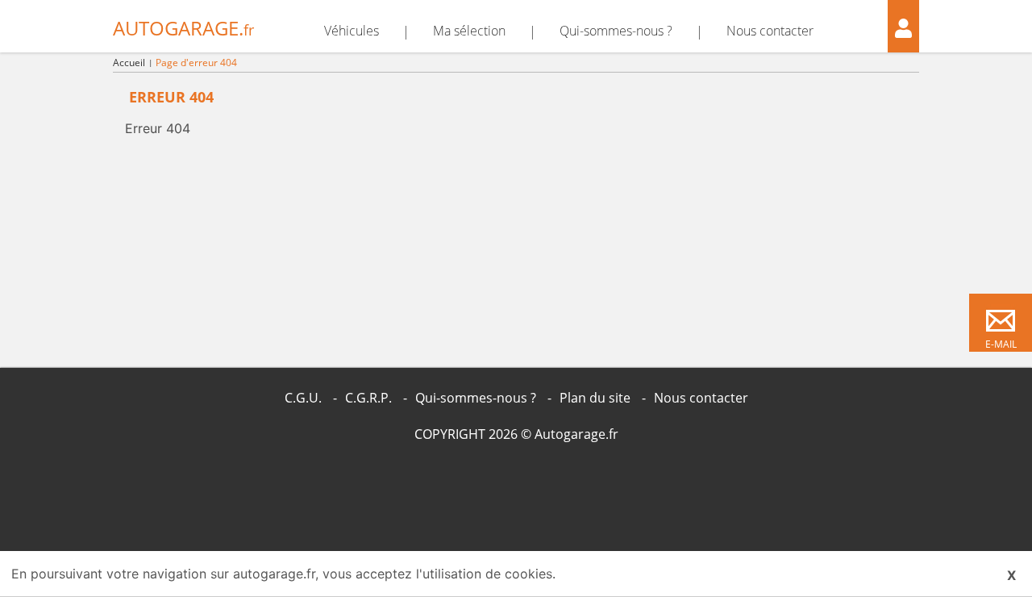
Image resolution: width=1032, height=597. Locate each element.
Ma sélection (469, 31)
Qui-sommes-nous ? (616, 31)
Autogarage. (183, 28)
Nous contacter (770, 31)
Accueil (129, 62)
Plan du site (595, 398)
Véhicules (351, 31)
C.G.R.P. (368, 398)
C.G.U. (303, 398)
